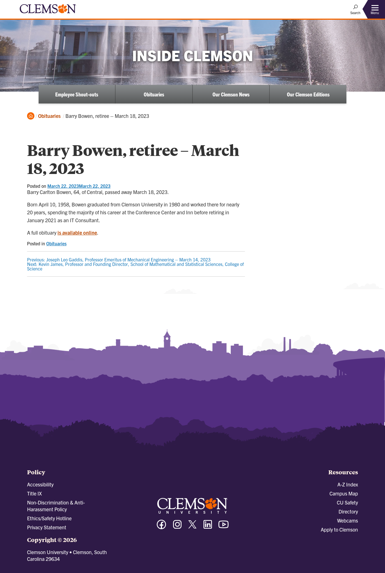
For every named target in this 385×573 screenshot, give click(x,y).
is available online (77, 232)
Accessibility (40, 484)
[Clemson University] (48, 14)
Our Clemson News (231, 94)
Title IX (34, 493)
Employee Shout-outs (76, 94)
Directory (348, 511)
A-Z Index (347, 484)
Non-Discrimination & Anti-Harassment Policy (56, 505)
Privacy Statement (46, 527)
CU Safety (347, 502)
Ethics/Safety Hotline (49, 518)
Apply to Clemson (339, 529)
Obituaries (154, 94)
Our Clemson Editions (308, 94)
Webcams (347, 520)
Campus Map (343, 493)
